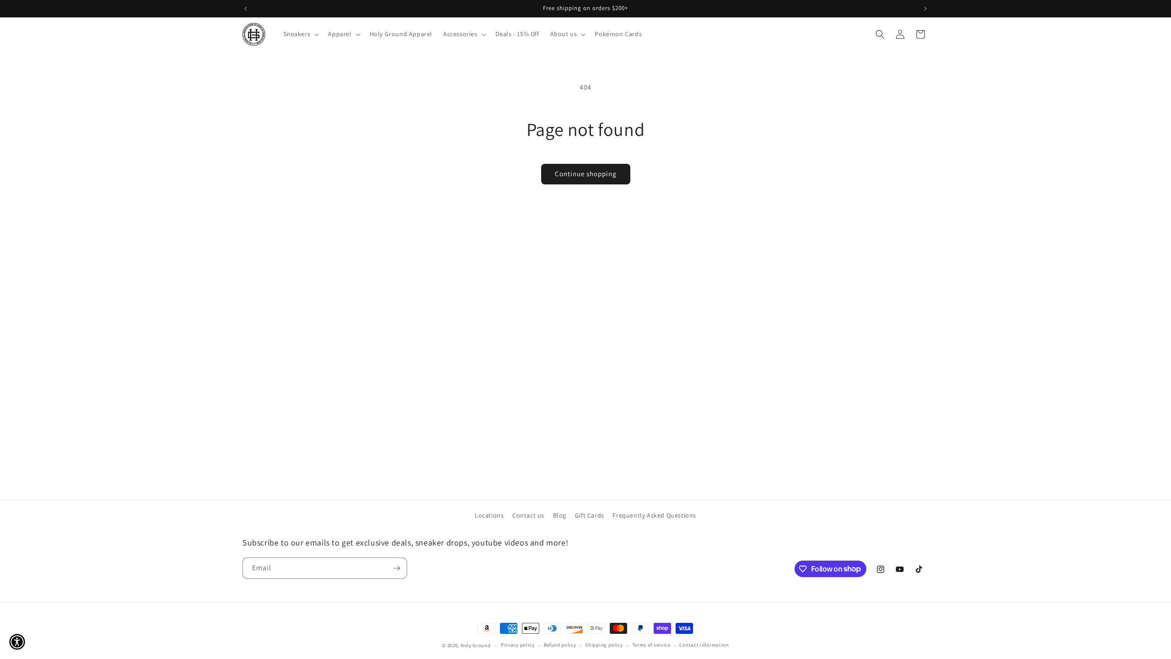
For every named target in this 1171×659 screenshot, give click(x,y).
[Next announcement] (925, 8)
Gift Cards (589, 515)
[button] (300, 33)
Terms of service (651, 645)
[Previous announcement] (246, 8)
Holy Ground (476, 645)
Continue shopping (586, 173)
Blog (559, 515)
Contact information (704, 645)
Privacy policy (518, 645)
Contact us (528, 515)
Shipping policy (604, 645)
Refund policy (560, 645)
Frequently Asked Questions (654, 515)
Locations (489, 515)
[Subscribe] (397, 568)
